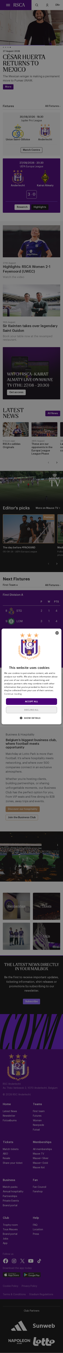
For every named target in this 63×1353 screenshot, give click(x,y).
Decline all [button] (31, 709)
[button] (31, 718)
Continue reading (13, 693)
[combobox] (57, 633)
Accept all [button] (31, 701)
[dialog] (31, 676)
